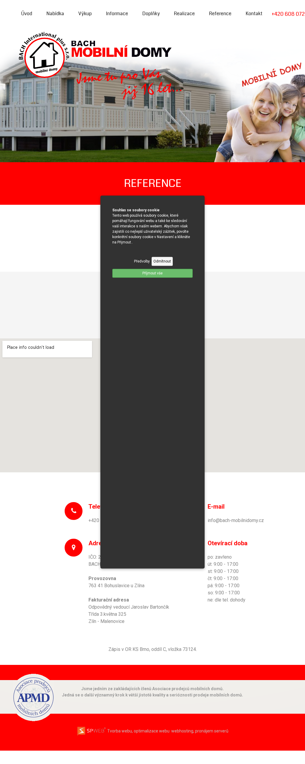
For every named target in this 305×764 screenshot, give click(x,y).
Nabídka (55, 13)
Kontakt (254, 13)
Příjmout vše (152, 273)
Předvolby (142, 261)
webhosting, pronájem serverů (199, 731)
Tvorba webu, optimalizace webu (137, 731)
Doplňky (151, 13)
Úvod (26, 13)
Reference (220, 13)
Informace (117, 13)
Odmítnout (162, 261)
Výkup (85, 13)
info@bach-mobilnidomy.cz (236, 520)
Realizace (184, 13)
